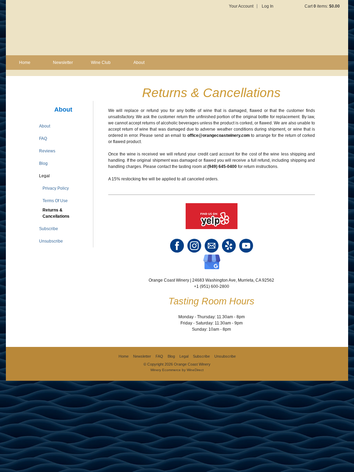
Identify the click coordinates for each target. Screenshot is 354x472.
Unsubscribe (51, 241)
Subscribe (48, 228)
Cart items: (322, 6)
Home (24, 62)
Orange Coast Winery (90, 27)
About (139, 62)
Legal (44, 175)
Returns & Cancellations (56, 213)
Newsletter (63, 62)
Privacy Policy (56, 188)
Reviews (47, 151)
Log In (267, 6)
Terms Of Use (55, 200)
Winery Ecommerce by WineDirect (177, 370)
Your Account (241, 6)
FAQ (43, 138)
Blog (43, 163)
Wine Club (101, 62)
